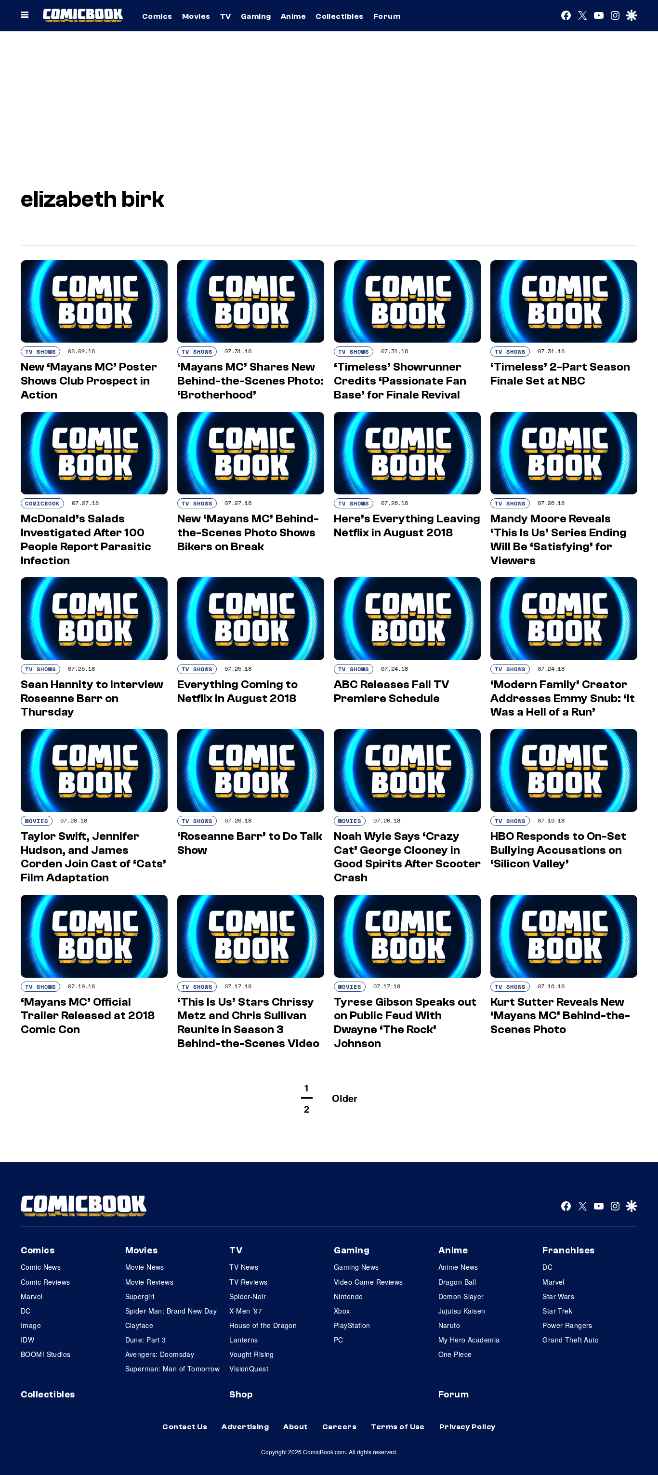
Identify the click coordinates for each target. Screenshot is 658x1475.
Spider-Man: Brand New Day (171, 1311)
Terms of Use (398, 1426)
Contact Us (184, 1426)
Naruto (449, 1325)
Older (344, 1098)
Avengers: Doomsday (160, 1354)
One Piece (455, 1354)
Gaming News (356, 1267)
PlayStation (352, 1325)
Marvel (32, 1296)
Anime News (458, 1267)
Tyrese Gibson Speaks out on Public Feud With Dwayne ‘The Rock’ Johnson (405, 1023)
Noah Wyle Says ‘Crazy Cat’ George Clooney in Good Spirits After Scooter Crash (407, 857)
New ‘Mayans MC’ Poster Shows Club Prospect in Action (89, 380)
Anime (293, 16)
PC (338, 1339)
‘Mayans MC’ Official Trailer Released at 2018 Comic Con (88, 1016)
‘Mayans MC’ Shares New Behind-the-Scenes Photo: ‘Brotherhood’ (250, 380)
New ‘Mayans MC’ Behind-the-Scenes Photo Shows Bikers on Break (248, 532)
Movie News (144, 1267)
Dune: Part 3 (145, 1339)
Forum (386, 16)
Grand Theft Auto (570, 1339)
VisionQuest (248, 1368)
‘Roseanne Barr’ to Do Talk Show (249, 843)
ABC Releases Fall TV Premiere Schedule (391, 691)
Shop (240, 1394)
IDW (27, 1339)
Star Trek (557, 1311)
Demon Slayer (461, 1296)
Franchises (568, 1250)
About (295, 1426)
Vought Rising (251, 1354)
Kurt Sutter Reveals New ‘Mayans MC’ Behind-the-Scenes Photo (560, 1016)
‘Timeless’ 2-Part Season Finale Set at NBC (560, 373)
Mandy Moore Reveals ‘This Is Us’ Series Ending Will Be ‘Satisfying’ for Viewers (558, 539)
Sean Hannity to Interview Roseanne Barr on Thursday (92, 698)
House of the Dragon (263, 1325)
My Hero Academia (469, 1339)
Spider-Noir (247, 1296)
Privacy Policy (467, 1426)
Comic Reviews (45, 1282)
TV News (243, 1267)
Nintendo (348, 1296)
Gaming (256, 16)
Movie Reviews (149, 1282)
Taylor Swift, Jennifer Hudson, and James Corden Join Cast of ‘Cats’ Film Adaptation (93, 857)
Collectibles (340, 16)
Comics (157, 16)
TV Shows (40, 351)
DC (26, 1311)
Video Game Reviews (368, 1282)
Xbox (342, 1311)
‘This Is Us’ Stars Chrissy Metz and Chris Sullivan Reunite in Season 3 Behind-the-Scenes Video (248, 1023)
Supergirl (140, 1296)
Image (31, 1325)
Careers (339, 1426)
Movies (196, 16)
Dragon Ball (457, 1282)
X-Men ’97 (245, 1311)
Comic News (41, 1267)
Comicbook (42, 503)
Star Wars (558, 1296)
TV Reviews (248, 1282)
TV (225, 16)
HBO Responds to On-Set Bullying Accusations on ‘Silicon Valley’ (558, 850)
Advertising (245, 1426)
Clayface (139, 1325)
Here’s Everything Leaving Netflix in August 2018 (407, 525)
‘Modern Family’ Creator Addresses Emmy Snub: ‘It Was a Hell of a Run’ (562, 698)
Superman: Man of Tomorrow (172, 1368)
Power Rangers (567, 1325)
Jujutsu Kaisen (462, 1311)
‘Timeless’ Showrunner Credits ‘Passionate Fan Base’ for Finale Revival (400, 380)
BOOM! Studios (45, 1354)
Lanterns (243, 1339)
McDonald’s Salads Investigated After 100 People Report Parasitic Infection (86, 539)
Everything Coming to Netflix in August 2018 (237, 691)
